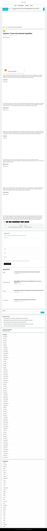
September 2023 (5, 403)
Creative (4, 472)
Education (4, 476)
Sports (4, 522)
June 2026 (4, 340)
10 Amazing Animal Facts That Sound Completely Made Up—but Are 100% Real (25, 8)
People (4, 514)
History (4, 495)
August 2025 (5, 359)
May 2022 (4, 434)
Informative (5, 501)
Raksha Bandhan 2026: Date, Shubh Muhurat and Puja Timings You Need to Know (29, 290)
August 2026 (5, 336)
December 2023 (5, 397)
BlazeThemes (30, 529)
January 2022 (5, 442)
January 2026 (5, 349)
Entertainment (21, 5)
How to (4, 497)
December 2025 (5, 351)
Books (4, 468)
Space (4, 520)
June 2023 (4, 409)
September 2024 (5, 380)
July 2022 (4, 430)
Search (4, 310)
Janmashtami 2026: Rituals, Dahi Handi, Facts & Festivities (25, 299)
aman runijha (17, 273)
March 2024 (5, 392)
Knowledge (5, 505)
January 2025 (5, 372)
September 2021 (5, 449)
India (4, 499)
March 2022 (5, 438)
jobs (4, 503)
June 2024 (4, 386)
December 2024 (5, 374)
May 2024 (4, 388)
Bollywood (4, 466)
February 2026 (5, 347)
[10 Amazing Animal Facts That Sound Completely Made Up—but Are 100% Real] (9, 10)
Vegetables (27, 221)
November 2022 (5, 422)
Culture (4, 474)
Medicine (4, 509)
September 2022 (5, 426)
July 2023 (4, 407)
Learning (4, 507)
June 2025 (4, 363)
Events (4, 480)
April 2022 (4, 436)
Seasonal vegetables (16, 221)
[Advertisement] (23, 19)
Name (5, 249)
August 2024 (5, 382)
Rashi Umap (5, 35)
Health (31, 5)
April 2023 (4, 413)
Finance (4, 484)
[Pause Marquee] (44, 9)
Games (4, 489)
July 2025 (4, 361)
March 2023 (5, 415)
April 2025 (4, 367)
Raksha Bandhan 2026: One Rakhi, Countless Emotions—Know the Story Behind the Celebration (18, 320)
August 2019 (5, 455)
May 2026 (4, 342)
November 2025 (5, 353)
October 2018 (5, 457)
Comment (6, 237)
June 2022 (4, 432)
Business (27, 5)
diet (7, 221)
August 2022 (5, 428)
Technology (5, 524)
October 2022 (5, 424)
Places (4, 516)
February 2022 (5, 440)
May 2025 (4, 365)
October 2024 (5, 378)
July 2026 (4, 338)
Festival (4, 482)
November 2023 (5, 399)
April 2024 (4, 390)
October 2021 (5, 447)
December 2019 (5, 453)
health (10, 221)
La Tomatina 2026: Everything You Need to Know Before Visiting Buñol (27, 271)
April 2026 (4, 344)
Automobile (5, 464)
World (4, 526)
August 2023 (5, 405)
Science (4, 518)
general (4, 491)
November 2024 (5, 376)
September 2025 (5, 357)
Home (15, 5)
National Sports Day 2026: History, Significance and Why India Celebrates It (15, 322)
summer (22, 221)
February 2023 (5, 417)
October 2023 (5, 401)
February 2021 (5, 451)
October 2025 (5, 355)
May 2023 (4, 411)
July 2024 (4, 384)
